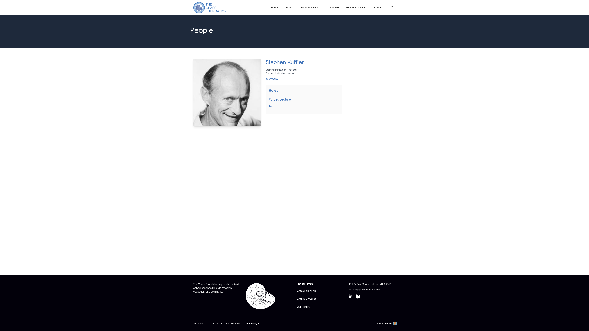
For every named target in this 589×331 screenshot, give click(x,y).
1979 (271, 105)
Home (274, 7)
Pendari (389, 323)
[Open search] (392, 7)
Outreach (333, 7)
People (377, 7)
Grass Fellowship (310, 7)
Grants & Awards (356, 7)
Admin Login (252, 323)
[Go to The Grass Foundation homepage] (209, 7)
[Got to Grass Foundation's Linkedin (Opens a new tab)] (350, 298)
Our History (303, 306)
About (289, 7)
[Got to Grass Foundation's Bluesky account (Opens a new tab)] (358, 298)
